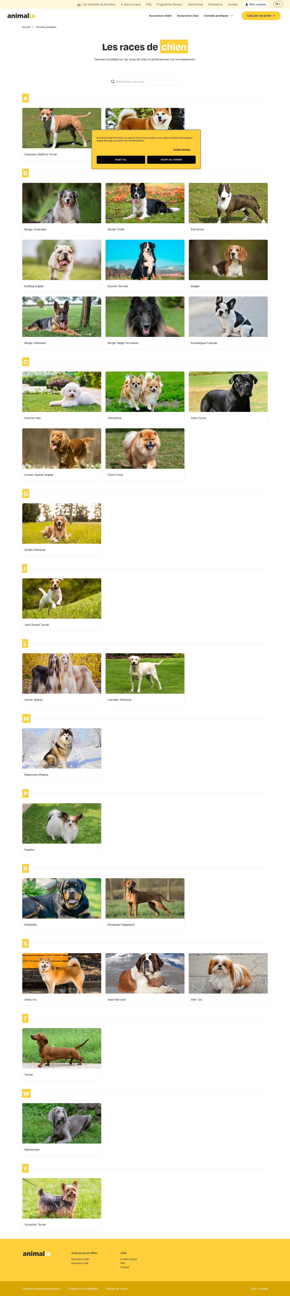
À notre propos (131, 4)
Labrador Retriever (120, 699)
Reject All (121, 159)
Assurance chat (187, 15)
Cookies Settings (181, 149)
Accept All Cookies (171, 159)
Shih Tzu (196, 999)
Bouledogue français (204, 343)
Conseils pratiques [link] (46, 27)
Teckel (28, 1074)
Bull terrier (197, 229)
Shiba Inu (30, 999)
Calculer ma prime (259, 15)
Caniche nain (32, 418)
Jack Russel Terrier (36, 624)
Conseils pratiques (216, 15)
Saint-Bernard (117, 999)
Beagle (195, 286)
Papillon (29, 849)
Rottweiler (30, 924)
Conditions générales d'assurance (41, 1288)
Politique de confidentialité (83, 1288)
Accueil (26, 27)
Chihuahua (114, 418)
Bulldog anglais (33, 286)
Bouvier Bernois (118, 286)
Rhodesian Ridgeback (121, 924)
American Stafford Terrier (40, 154)
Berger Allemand (35, 343)
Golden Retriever (35, 549)
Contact (233, 4)
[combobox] (278, 4)
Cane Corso (198, 418)
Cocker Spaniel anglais (38, 474)
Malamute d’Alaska (36, 774)
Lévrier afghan (33, 699)
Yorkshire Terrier (35, 1224)
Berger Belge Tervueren (123, 343)
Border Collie (116, 229)
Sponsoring (195, 4)
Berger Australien (35, 229)
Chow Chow (115, 474)
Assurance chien (160, 15)
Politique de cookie (117, 1288)
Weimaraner (32, 1149)
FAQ (148, 4)
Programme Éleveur (169, 4)
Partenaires (215, 4)
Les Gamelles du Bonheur (99, 4)
